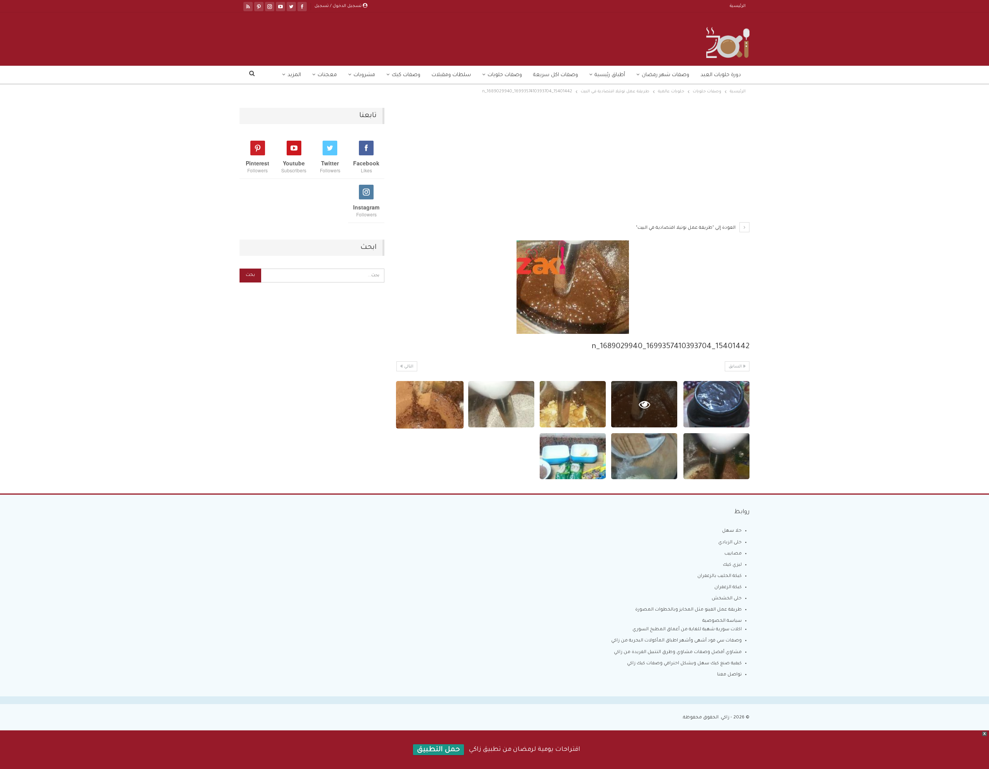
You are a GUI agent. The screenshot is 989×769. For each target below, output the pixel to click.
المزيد (294, 75)
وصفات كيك (406, 75)
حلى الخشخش (727, 598)
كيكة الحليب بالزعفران (719, 576)
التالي (408, 366)
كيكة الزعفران (728, 587)
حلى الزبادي (730, 542)
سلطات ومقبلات (451, 75)
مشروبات (364, 75)
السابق (736, 366)
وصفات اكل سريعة (555, 75)
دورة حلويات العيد (720, 75)
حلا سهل (732, 531)
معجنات (327, 75)
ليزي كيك (732, 565)
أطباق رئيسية (610, 75)
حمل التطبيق (438, 750)
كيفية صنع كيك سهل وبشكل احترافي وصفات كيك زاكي (684, 663)
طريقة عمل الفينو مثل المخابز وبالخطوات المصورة (688, 609)
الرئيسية (738, 6)
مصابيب (733, 553)
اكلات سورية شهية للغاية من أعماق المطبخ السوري (687, 629)
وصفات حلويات (505, 75)
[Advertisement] (572, 165)
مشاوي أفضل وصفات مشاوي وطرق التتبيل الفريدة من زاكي (678, 652)
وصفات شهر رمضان (665, 75)
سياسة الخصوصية (722, 621)
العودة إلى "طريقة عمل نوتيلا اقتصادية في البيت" (686, 228)
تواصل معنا (729, 674)
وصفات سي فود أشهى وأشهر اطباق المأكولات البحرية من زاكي (676, 640)
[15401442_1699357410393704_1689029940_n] (716, 404)
